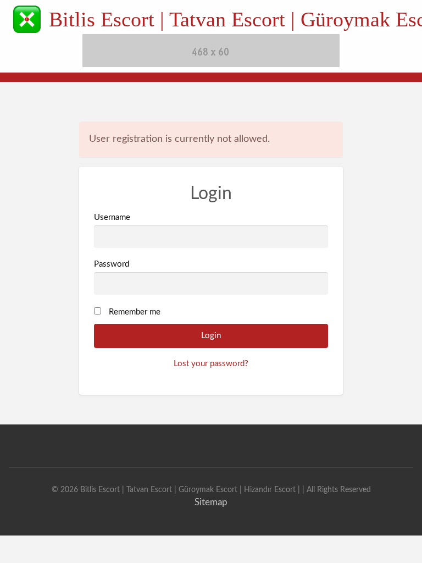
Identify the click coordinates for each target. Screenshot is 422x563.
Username (112, 217)
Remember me (134, 312)
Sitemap (211, 502)
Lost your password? (211, 364)
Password (111, 264)
